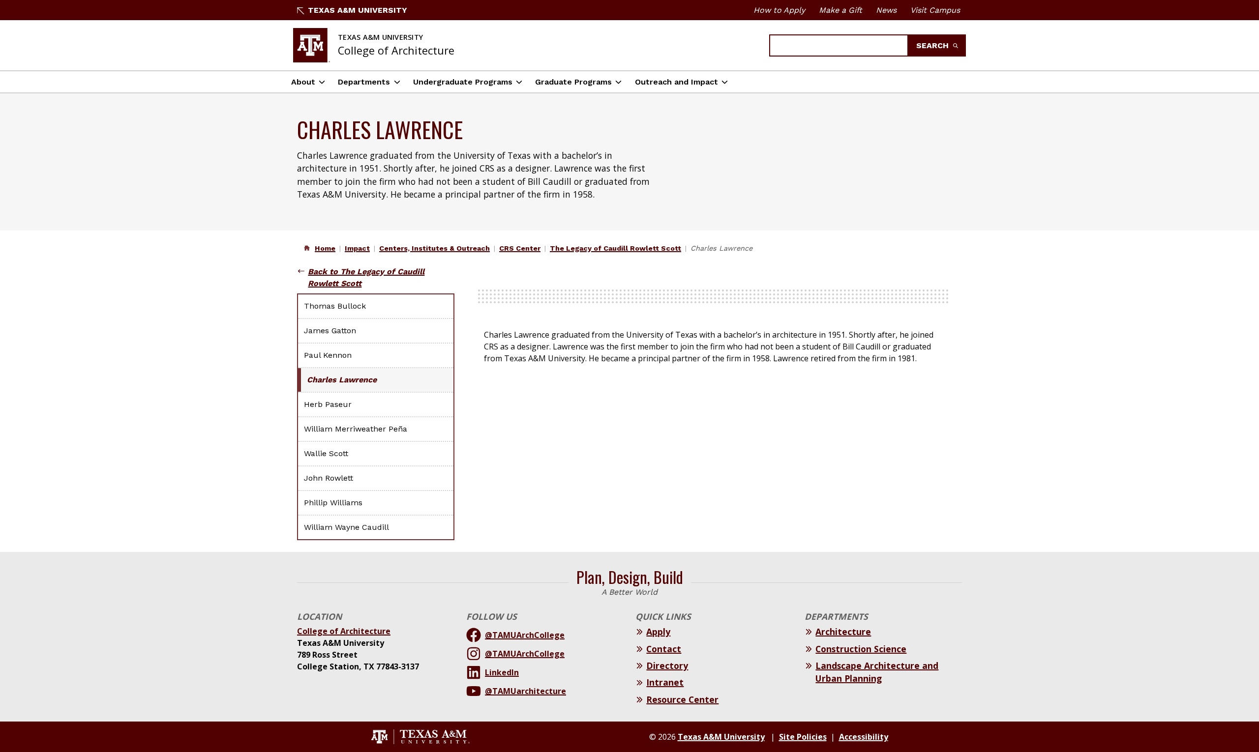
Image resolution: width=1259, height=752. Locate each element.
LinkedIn (502, 672)
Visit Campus (935, 10)
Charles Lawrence (342, 379)
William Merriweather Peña (355, 429)
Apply (658, 631)
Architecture (843, 631)
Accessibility (863, 736)
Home (325, 248)
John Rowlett (328, 478)
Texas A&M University (357, 10)
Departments (364, 82)
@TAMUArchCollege (525, 635)
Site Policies (803, 736)
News (886, 10)
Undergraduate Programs (462, 82)
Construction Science (860, 649)
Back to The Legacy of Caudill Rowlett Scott (366, 277)
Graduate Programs (573, 82)
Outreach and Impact (676, 82)
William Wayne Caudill (346, 527)
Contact (663, 649)
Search (933, 45)
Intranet (665, 682)
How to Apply (779, 10)
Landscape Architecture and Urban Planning (876, 672)
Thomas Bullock (335, 306)
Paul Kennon (328, 355)
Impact (357, 248)
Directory (667, 665)
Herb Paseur (328, 404)
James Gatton (330, 330)
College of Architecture (343, 631)
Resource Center (682, 699)
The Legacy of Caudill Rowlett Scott (615, 248)
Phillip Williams (333, 502)
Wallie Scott (326, 453)
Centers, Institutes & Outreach (434, 248)
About (303, 82)
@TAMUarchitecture (525, 691)
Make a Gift (840, 10)
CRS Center (519, 248)
